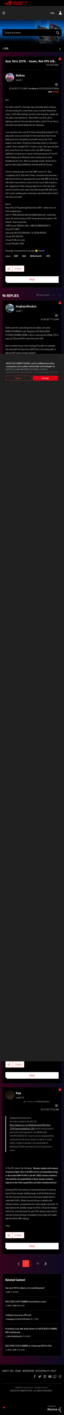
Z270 (6, 48)
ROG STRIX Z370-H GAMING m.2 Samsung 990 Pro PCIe (28, 1346)
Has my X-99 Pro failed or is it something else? (25, 1288)
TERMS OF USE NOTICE (24, 1388)
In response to (37, 1102)
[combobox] (32, 32)
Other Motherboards (14, 1336)
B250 (16, 256)
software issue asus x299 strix (18, 1315)
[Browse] (5, 13)
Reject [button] (18, 378)
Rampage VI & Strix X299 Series (18, 1319)
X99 (8, 1292)
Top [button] (4, 1408)
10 (37, 1263)
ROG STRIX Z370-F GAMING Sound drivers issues (25, 1301)
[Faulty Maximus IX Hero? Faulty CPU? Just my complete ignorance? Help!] (54, 295)
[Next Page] (45, 1264)
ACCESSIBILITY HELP (45, 1370)
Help (52, 13)
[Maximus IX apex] (59, 295)
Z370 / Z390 (11, 1306)
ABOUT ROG (8, 1370)
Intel (24, 256)
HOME (18, 1370)
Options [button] (60, 49)
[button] (9, 269)
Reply (32, 279)
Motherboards (36, 256)
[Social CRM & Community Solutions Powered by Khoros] (54, 1408)
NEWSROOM (28, 1370)
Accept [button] (45, 378)
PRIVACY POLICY (41, 1388)
